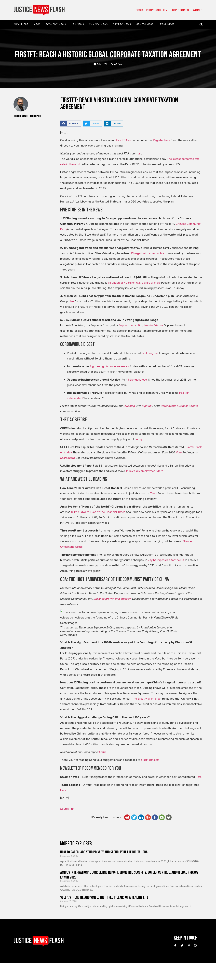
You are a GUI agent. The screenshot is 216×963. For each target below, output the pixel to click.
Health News (145, 24)
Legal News (166, 24)
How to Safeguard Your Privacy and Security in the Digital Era (104, 852)
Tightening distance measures (109, 366)
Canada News (98, 24)
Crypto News (122, 24)
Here (198, 777)
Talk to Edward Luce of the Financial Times (98, 512)
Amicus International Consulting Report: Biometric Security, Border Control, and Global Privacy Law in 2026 (129, 875)
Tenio (153, 493)
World (197, 10)
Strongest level (137, 379)
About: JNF (21, 24)
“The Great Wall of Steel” (146, 698)
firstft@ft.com (150, 759)
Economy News (56, 24)
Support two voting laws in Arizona (141, 325)
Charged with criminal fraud (149, 253)
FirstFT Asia (123, 140)
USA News (77, 24)
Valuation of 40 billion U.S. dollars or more (134, 282)
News (37, 24)
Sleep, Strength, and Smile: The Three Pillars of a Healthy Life (104, 897)
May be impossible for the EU (165, 560)
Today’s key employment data (144, 471)
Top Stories (180, 10)
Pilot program (149, 353)
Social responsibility (151, 10)
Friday (138, 439)
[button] (201, 24)
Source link (67, 808)
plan (71, 301)
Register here (161, 140)
